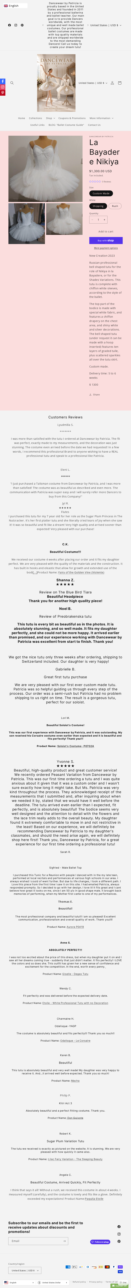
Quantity (93, 213)
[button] (12, 83)
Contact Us (120, 1286)
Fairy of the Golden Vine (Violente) (81, 572)
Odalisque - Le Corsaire (75, 1040)
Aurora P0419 (75, 926)
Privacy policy (95, 1282)
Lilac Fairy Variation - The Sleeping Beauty (75, 1159)
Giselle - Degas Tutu (75, 973)
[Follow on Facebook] (2, 81)
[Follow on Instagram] (2, 87)
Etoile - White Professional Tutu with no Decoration (75, 1003)
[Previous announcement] (43, 25)
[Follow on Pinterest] (2, 93)
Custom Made (101, 193)
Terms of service (114, 1282)
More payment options (106, 248)
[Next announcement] (88, 25)
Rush (115, 206)
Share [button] (96, 394)
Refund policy (79, 1282)
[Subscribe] (64, 1241)
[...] (35, 572)
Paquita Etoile (94, 1198)
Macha (75, 1080)
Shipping (98, 206)
